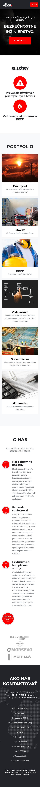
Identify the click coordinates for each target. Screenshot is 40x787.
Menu (33, 4)
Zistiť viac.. (20, 41)
